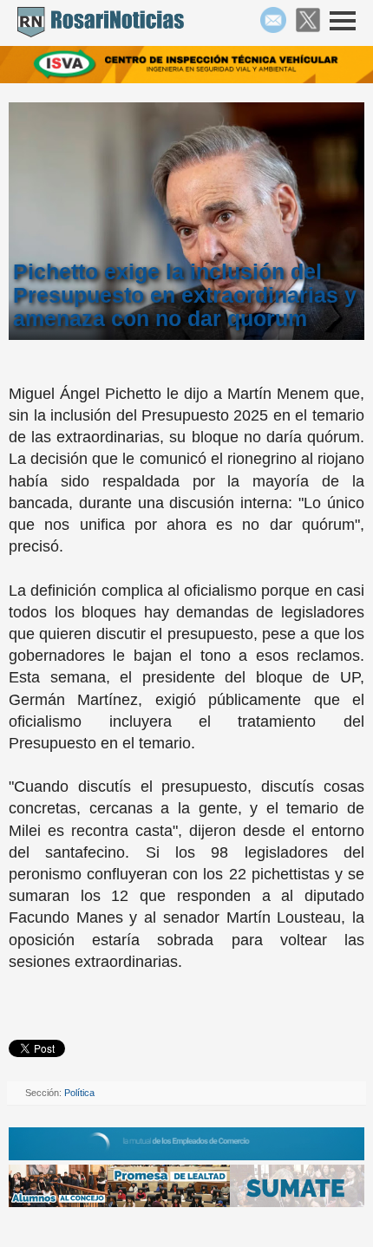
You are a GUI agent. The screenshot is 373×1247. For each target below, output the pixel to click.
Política (79, 1092)
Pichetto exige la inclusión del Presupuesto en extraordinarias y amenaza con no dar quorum (185, 295)
